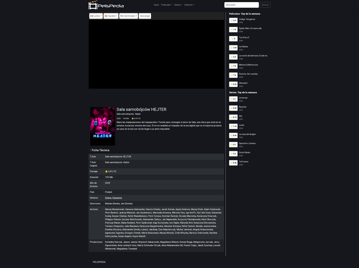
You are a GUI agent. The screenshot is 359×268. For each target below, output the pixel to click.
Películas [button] (165, 5)
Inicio (156, 5)
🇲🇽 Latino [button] (95, 16)
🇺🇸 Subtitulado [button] (127, 16)
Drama (108, 197)
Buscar (265, 5)
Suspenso (117, 197)
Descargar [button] (145, 16)
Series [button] (177, 5)
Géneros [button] (188, 5)
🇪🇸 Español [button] (110, 16)
